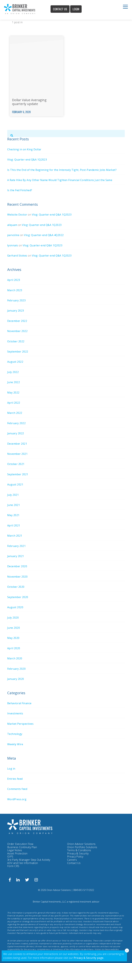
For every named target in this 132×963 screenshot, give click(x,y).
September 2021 (17, 474)
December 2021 (17, 443)
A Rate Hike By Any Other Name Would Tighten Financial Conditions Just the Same (59, 180)
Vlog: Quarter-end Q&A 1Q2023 (27, 159)
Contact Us (60, 9)
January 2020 (15, 679)
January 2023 (15, 310)
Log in (11, 768)
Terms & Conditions (79, 850)
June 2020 (13, 628)
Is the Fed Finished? (19, 190)
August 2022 (15, 361)
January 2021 (15, 556)
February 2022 (16, 423)
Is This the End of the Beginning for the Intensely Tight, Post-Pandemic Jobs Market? (62, 170)
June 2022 (13, 382)
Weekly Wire (15, 744)
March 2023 (14, 290)
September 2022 (17, 351)
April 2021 (13, 525)
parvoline (13, 235)
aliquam (12, 225)
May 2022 (13, 392)
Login (76, 9)
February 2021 (16, 546)
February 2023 (16, 300)
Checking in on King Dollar (24, 149)
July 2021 (13, 495)
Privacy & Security (78, 853)
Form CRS (13, 866)
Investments (15, 713)
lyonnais (12, 245)
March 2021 (14, 535)
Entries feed (15, 779)
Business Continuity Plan (22, 847)
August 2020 (15, 607)
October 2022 (15, 341)
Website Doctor (17, 214)
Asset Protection (17, 853)
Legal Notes (14, 850)
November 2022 (17, 331)
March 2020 (14, 658)
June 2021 (13, 505)
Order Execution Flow (20, 844)
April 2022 (13, 402)
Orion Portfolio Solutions (82, 847)
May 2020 (13, 638)
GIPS (10, 856)
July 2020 (13, 617)
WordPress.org (16, 799)
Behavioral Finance (19, 703)
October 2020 (15, 587)
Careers (72, 860)
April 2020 (13, 648)
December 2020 (17, 566)
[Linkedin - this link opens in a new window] (18, 880)
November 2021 (17, 454)
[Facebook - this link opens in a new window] (10, 880)
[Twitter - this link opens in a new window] (27, 880)
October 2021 (15, 464)
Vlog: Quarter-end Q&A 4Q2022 (44, 235)
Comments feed (17, 789)
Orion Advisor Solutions (81, 844)
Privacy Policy (75, 856)
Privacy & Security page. (89, 958)
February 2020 (16, 669)
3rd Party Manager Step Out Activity (28, 860)
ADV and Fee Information (22, 863)
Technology (14, 734)
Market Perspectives (20, 724)
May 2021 (13, 515)
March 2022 (14, 413)
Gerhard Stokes (17, 255)
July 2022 (13, 372)
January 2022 (15, 433)
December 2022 (17, 321)
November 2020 (17, 576)
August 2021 (15, 484)
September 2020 (17, 597)
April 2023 (13, 280)
